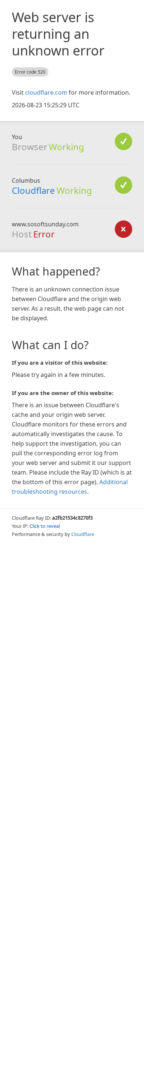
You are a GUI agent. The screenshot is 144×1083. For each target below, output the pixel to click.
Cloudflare (33, 190)
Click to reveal (45, 526)
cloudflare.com (46, 92)
